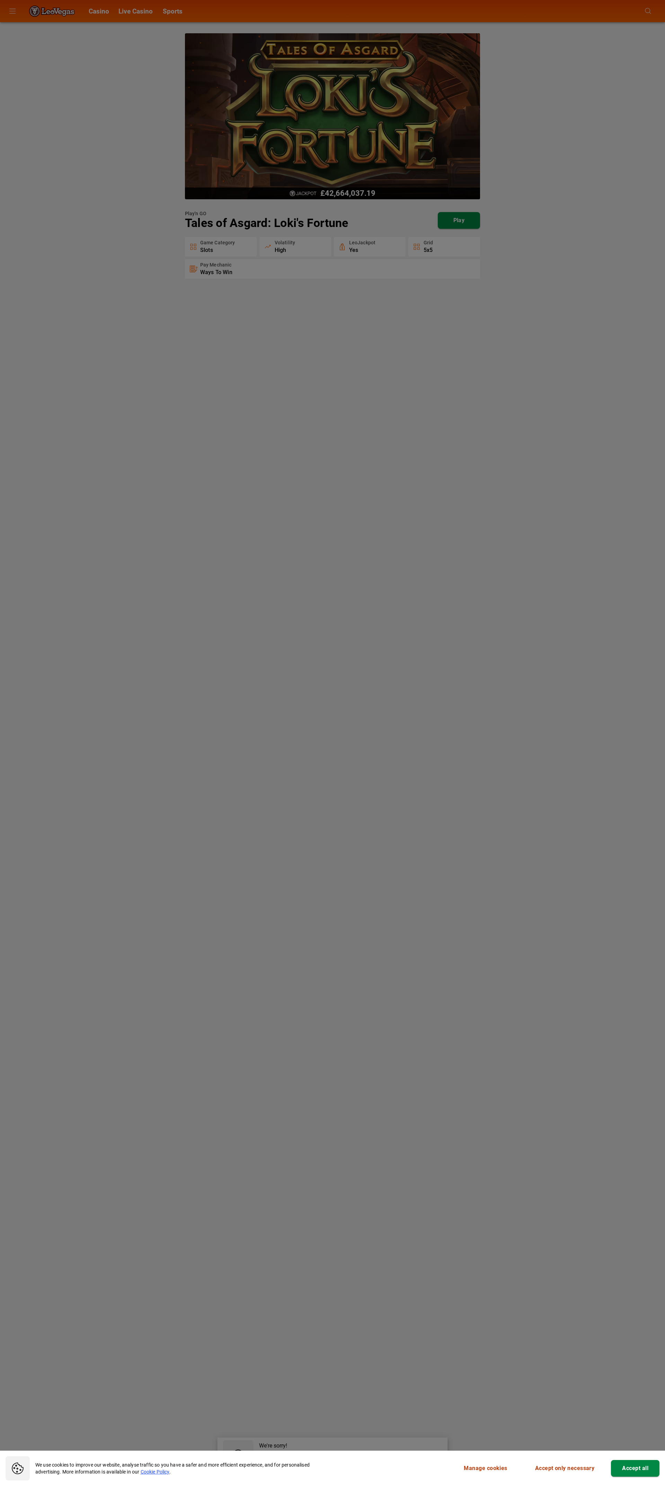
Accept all (635, 1468)
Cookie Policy (155, 1472)
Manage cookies (485, 1468)
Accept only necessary (565, 1468)
